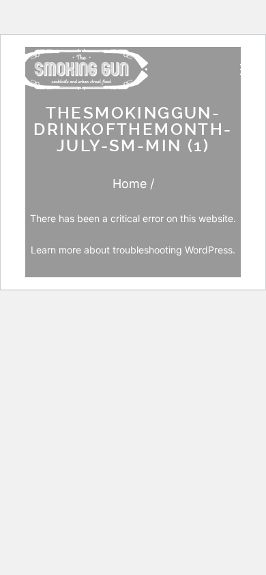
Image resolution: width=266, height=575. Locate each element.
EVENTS (169, 299)
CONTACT (172, 456)
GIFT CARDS (177, 424)
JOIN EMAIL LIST (187, 516)
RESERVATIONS (185, 486)
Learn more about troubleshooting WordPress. (133, 249)
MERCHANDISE (184, 394)
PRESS (165, 331)
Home (130, 183)
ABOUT (166, 363)
